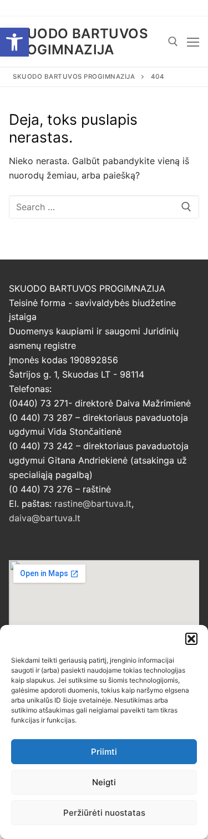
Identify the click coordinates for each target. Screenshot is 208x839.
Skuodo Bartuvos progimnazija (78, 42)
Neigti (104, 782)
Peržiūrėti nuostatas (104, 812)
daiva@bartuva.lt (44, 517)
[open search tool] (173, 42)
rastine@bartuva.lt (92, 503)
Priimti (104, 751)
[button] (14, 42)
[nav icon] (193, 41)
